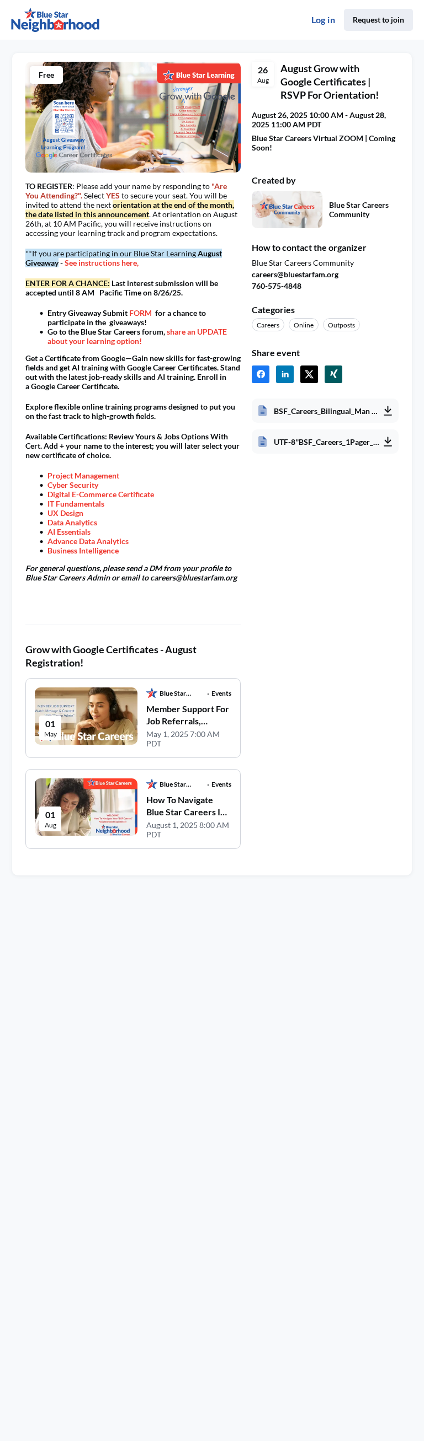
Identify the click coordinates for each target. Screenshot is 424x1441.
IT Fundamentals (75, 503)
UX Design (65, 513)
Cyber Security (72, 485)
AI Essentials (69, 531)
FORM (141, 313)
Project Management (83, 475)
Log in (323, 19)
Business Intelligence (83, 550)
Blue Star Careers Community (359, 209)
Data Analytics (72, 522)
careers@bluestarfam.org (295, 274)
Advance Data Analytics (88, 541)
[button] (260, 374)
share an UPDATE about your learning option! (137, 336)
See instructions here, (101, 262)
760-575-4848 (276, 286)
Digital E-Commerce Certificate (100, 494)
